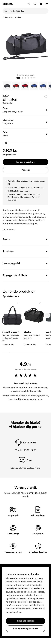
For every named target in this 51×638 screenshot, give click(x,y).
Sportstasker (16, 17)
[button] (7, 86)
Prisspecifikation (9, 154)
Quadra (6, 95)
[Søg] (5, 11)
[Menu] (46, 4)
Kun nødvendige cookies (25, 628)
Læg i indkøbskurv (25, 161)
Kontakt (26, 169)
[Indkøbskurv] (40, 4)
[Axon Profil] (8, 4)
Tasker (5, 17)
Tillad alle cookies (25, 620)
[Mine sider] (28, 4)
